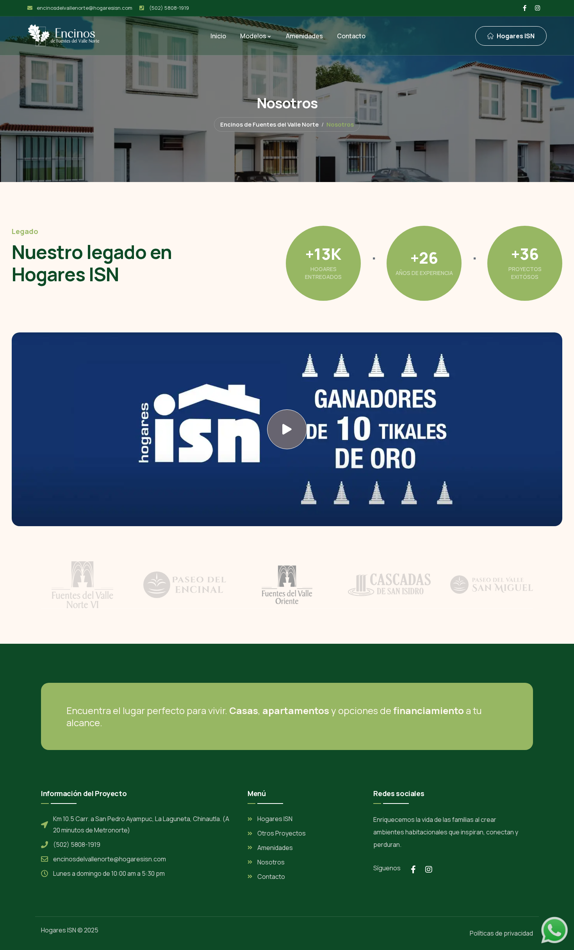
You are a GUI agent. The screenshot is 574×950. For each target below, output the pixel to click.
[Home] (63, 35)
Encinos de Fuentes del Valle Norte (269, 124)
